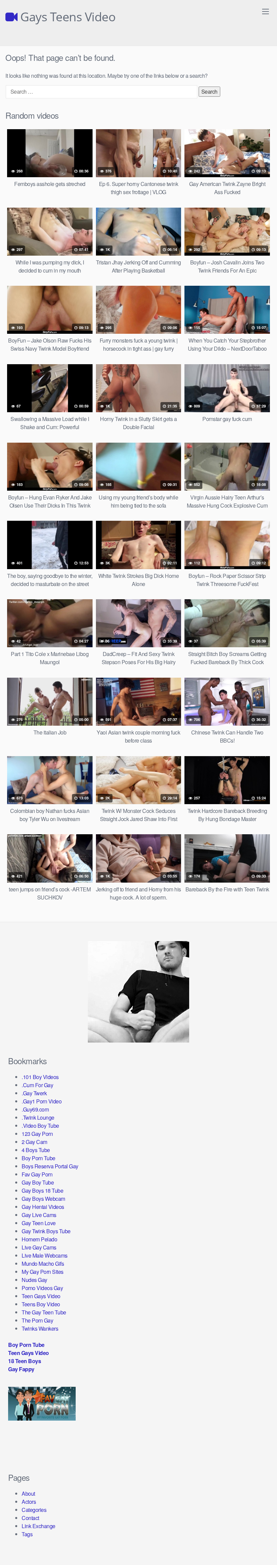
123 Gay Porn (37, 1134)
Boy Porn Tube (38, 1158)
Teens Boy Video (41, 1304)
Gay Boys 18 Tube (42, 1190)
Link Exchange (38, 1526)
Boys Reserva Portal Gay (50, 1166)
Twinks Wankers (40, 1328)
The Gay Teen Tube (44, 1312)
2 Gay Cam (34, 1142)
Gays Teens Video (67, 17)
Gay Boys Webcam (43, 1198)
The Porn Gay (37, 1320)
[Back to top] (258, 1543)
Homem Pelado (39, 1239)
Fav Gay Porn (37, 1174)
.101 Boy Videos (40, 1077)
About (28, 1493)
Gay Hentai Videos (43, 1207)
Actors (29, 1501)
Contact (30, 1518)
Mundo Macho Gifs (43, 1263)
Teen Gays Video (41, 1296)
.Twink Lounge (38, 1117)
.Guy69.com (35, 1109)
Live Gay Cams (39, 1247)
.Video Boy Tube (40, 1125)
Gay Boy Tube (38, 1182)
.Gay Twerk (34, 1093)
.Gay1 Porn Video (41, 1101)
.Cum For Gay (37, 1085)
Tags (27, 1534)
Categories (34, 1510)
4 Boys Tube (36, 1150)
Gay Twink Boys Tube (46, 1231)
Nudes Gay (34, 1280)
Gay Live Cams (39, 1215)
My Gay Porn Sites (43, 1272)
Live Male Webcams (45, 1255)
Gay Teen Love (39, 1223)
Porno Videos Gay (42, 1288)
